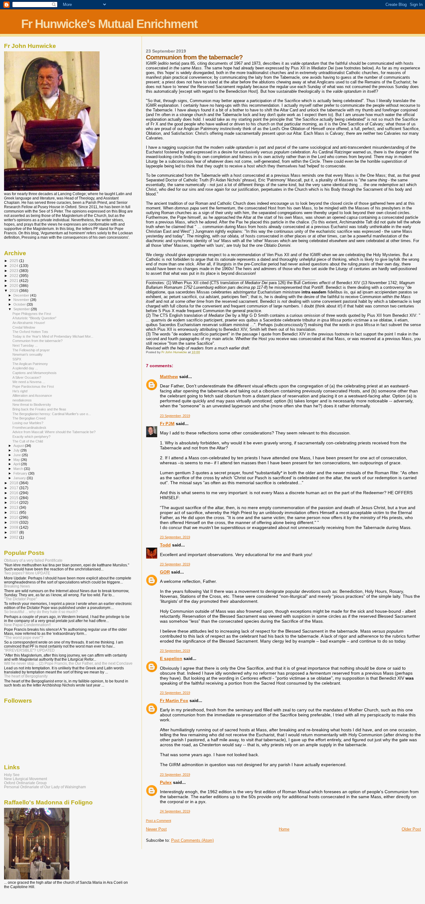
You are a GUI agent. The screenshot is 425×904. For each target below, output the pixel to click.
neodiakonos (22, 400)
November (21, 300)
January (20, 478)
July (17, 450)
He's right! (20, 391)
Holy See (12, 775)
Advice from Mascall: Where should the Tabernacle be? (54, 432)
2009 (14, 522)
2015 (14, 498)
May (17, 459)
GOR (165, 571)
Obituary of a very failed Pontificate (33, 560)
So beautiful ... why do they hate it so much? (41, 612)
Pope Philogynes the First (31, 314)
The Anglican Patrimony (30, 364)
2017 (14, 488)
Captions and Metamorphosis (34, 373)
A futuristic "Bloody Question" (34, 318)
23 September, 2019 (175, 416)
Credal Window (23, 327)
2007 (14, 532)
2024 (14, 266)
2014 (14, 502)
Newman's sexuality (27, 354)
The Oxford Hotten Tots (30, 332)
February (20, 473)
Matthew (169, 376)
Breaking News (17, 586)
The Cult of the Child (27, 441)
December (21, 295)
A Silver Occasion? (26, 377)
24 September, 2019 (175, 811)
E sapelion (171, 658)
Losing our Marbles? (27, 423)
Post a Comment (158, 820)
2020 (14, 285)
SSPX (16, 359)
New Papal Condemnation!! (27, 625)
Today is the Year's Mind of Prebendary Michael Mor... (52, 336)
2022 (14, 276)
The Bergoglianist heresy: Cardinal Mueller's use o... (51, 414)
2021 (14, 281)
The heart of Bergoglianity (26, 676)
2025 (14, 261)
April (17, 464)
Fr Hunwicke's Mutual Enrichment (109, 23)
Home (284, 829)
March (18, 469)
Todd (165, 544)
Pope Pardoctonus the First (33, 386)
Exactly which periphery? (31, 436)
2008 (14, 527)
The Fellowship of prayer (31, 350)
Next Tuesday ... (25, 345)
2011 (14, 512)
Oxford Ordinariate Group (25, 783)
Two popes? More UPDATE (27, 573)
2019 (14, 290)
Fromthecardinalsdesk (29, 427)
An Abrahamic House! (28, 323)
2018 (14, 483)
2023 (14, 271)
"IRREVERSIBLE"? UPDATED (29, 650)
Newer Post (156, 829)
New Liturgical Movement (25, 779)
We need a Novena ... (28, 382)
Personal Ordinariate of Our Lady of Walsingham (45, 787)
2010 (14, 517)
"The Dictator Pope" (20, 599)
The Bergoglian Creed (28, 418)
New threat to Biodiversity (31, 404)
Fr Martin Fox (174, 700)
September (22, 309)
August (19, 445)
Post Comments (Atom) (192, 840)
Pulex (166, 782)
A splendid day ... (25, 368)
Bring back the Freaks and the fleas (39, 409)
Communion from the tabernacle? (37, 341)
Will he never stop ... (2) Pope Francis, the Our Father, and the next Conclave (68, 663)
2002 (14, 537)
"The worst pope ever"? (23, 637)
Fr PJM (167, 423)
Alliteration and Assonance (32, 395)
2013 (14, 507)
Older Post (411, 829)
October (20, 304)
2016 (14, 493)
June (17, 455)
